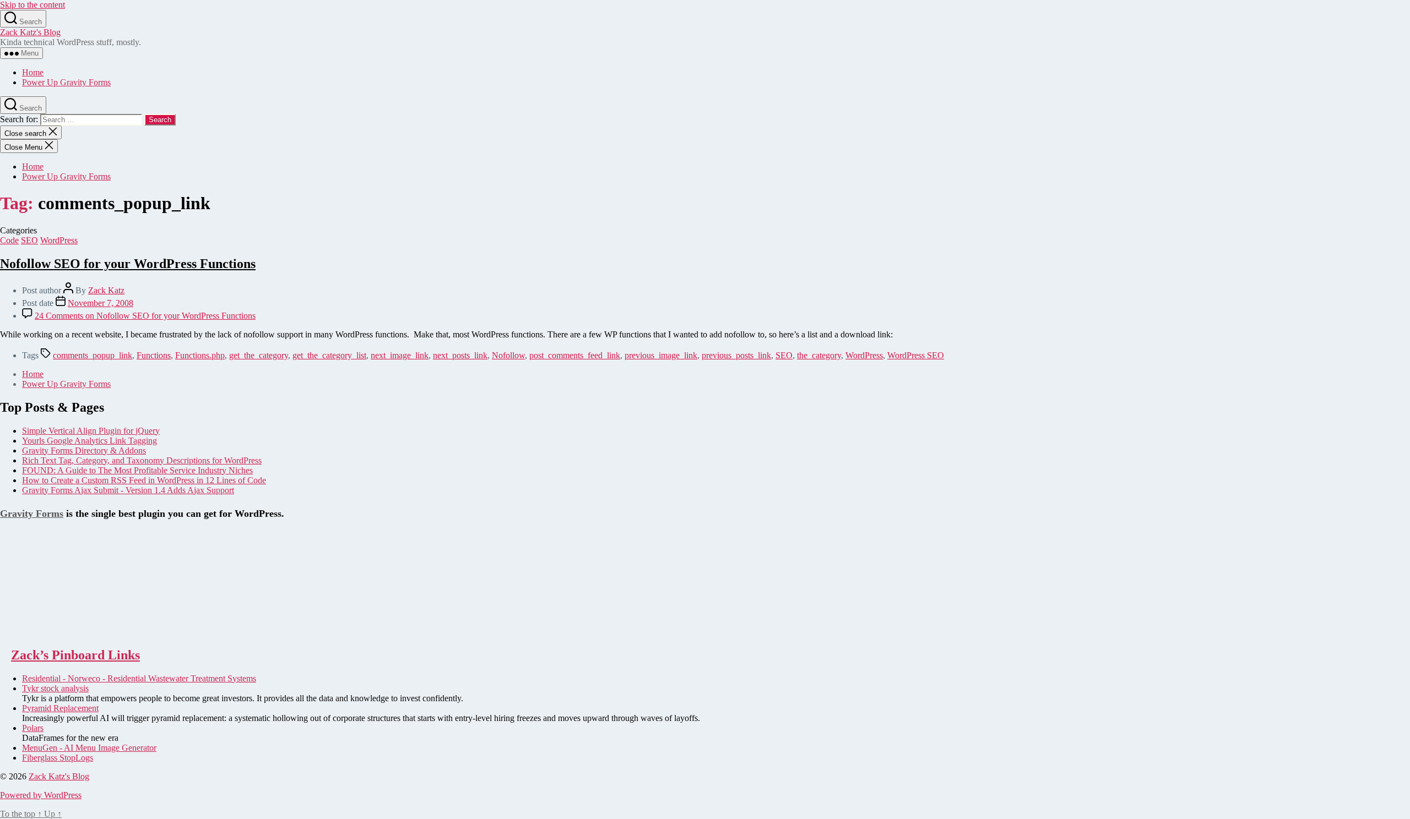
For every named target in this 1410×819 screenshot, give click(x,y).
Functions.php (200, 355)
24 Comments (145, 315)
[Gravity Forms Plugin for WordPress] (55, 631)
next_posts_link (460, 355)
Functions (154, 355)
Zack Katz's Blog (30, 32)
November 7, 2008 (100, 303)
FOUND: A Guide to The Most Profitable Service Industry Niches (137, 470)
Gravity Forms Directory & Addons (84, 450)
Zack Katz (106, 290)
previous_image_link (661, 355)
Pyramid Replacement (60, 708)
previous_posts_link (736, 355)
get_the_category (258, 355)
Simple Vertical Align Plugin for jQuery (91, 430)
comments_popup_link (92, 355)
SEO (29, 240)
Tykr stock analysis (55, 688)
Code (9, 240)
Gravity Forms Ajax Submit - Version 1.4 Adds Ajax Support (128, 490)
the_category (819, 355)
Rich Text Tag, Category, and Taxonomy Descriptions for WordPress (142, 460)
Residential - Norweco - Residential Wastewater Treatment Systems (139, 678)
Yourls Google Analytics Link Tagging (89, 440)
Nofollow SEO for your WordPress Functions (128, 263)
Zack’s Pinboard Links (75, 655)
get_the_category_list (329, 355)
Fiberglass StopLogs (57, 757)
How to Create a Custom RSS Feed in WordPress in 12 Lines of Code (144, 480)
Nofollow (508, 355)
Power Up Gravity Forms (66, 82)
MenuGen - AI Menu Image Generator (89, 747)
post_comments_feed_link (574, 355)
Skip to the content (32, 4)
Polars (33, 728)
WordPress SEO (915, 355)
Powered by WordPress (41, 795)
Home (33, 72)
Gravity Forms (31, 513)
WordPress (59, 240)
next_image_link (400, 355)
